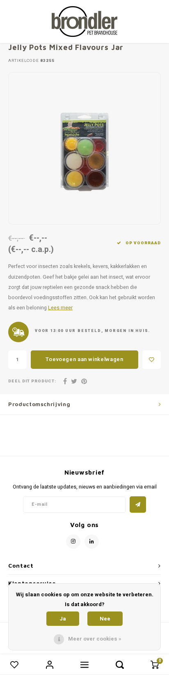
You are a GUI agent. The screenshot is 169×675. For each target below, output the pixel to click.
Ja (62, 619)
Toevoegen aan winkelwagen (84, 359)
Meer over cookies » (94, 639)
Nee (105, 619)
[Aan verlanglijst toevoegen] (151, 359)
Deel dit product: (32, 381)
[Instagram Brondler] (73, 541)
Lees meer (60, 307)
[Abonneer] (138, 504)
